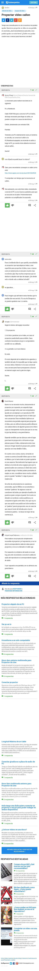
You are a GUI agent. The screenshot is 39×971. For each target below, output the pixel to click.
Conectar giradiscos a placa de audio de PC (18, 763)
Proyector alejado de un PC (13, 604)
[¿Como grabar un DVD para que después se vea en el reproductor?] (19, 915)
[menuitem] (7, 20)
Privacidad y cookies (9, 960)
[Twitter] (10, 963)
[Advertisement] (19, 59)
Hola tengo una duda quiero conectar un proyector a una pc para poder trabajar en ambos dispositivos (19, 808)
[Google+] (16, 963)
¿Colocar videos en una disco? (14, 830)
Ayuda (16, 958)
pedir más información (13, 591)
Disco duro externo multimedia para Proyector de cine (16, 661)
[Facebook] (13, 963)
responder (17, 589)
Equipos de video (19, 11)
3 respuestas (9, 844)
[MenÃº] (2, 2)
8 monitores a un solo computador (16, 640)
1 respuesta (8, 618)
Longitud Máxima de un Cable (14, 742)
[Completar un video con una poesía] (19, 938)
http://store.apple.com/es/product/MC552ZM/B (20, 173)
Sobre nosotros (9, 958)
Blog (19, 958)
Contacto (24, 958)
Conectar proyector (10, 682)
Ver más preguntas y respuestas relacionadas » (19, 850)
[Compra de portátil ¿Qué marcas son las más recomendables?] (19, 873)
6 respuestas (9, 654)
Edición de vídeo (6, 11)
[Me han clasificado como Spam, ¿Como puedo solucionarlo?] (19, 895)
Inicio (2, 958)
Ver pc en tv (6, 624)
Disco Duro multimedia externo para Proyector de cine (16, 785)
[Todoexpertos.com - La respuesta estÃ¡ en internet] (12, 2)
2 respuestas (9, 800)
